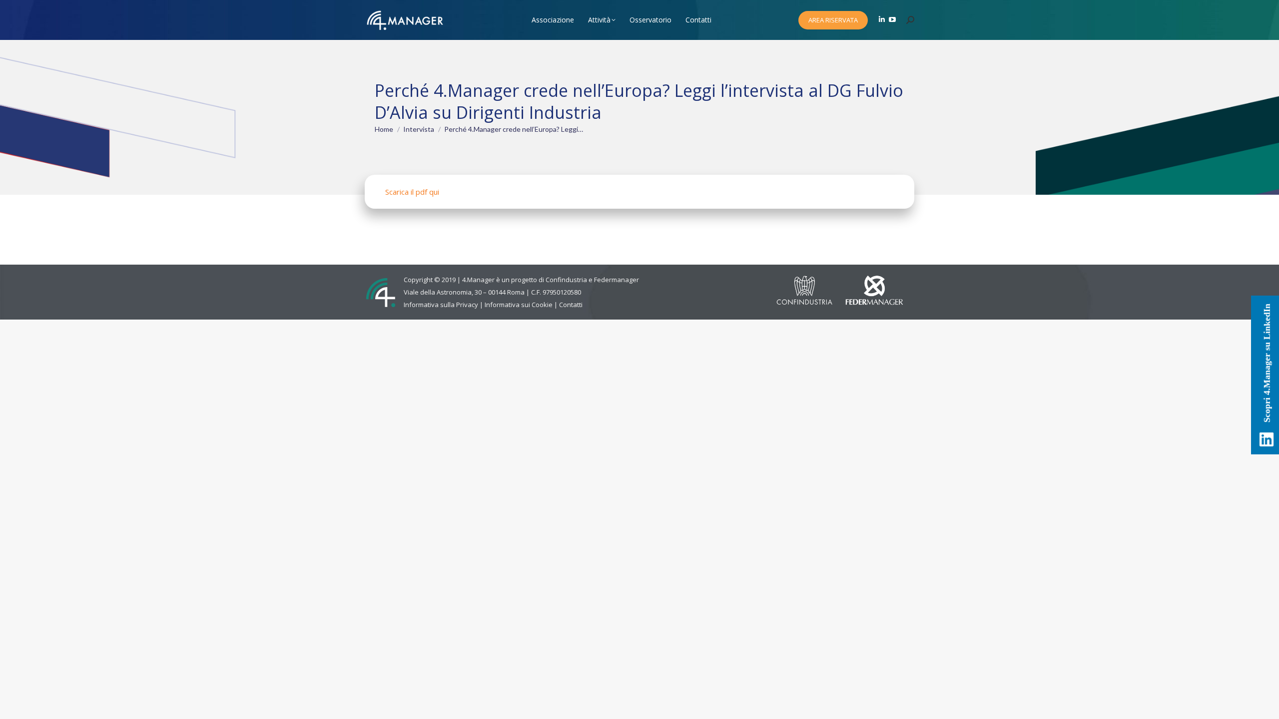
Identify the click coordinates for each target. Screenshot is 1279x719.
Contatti (571, 304)
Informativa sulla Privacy (441, 304)
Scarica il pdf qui (412, 192)
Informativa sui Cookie (518, 304)
